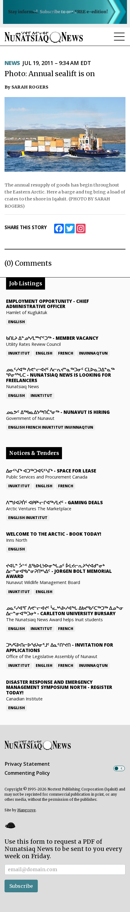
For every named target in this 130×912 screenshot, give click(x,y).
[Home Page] (44, 37)
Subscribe (21, 886)
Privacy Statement (27, 764)
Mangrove (26, 810)
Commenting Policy (27, 773)
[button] (10, 825)
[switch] (119, 768)
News (12, 63)
